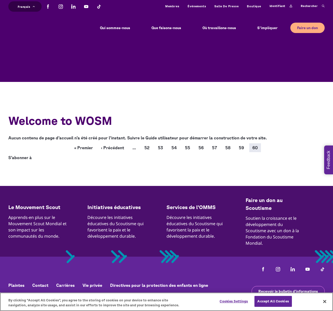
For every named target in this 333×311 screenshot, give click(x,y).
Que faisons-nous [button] (166, 28)
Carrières (65, 285)
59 (241, 147)
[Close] (324, 301)
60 (255, 147)
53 (160, 147)
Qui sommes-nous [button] (115, 28)
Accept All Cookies (273, 301)
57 (214, 147)
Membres (172, 6)
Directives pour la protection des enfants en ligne (159, 285)
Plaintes (16, 285)
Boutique (254, 6)
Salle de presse (226, 6)
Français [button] (24, 6)
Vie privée (92, 285)
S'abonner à (20, 157)
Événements (197, 6)
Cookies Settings (234, 301)
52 (147, 147)
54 (174, 147)
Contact (40, 285)
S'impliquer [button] (267, 28)
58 (227, 147)
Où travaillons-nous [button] (219, 28)
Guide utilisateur (161, 137)
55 (187, 147)
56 (201, 147)
